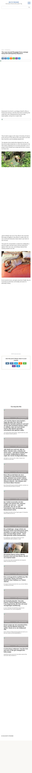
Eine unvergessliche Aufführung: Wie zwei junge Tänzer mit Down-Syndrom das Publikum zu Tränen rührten (16, 579)
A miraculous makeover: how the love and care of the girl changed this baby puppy (16, 650)
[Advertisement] (16, 29)
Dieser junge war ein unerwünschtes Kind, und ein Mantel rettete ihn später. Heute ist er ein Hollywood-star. (15, 627)
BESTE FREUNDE (14, 2)
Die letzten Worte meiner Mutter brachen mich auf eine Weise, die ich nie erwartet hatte (16, 556)
